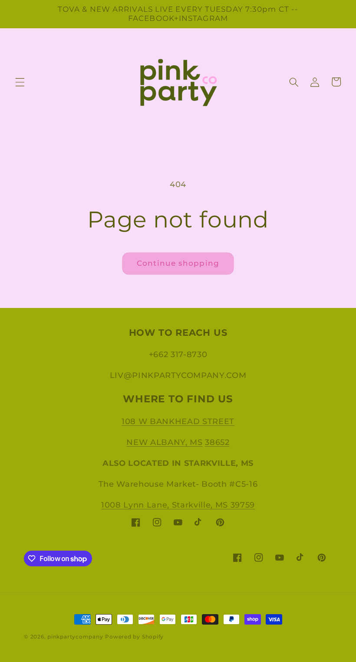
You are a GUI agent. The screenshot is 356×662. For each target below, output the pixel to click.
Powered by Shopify (134, 636)
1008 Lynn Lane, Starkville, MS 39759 (178, 504)
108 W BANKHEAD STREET (178, 421)
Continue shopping (178, 263)
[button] (20, 81)
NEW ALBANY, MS (164, 442)
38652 (217, 442)
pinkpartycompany (75, 636)
